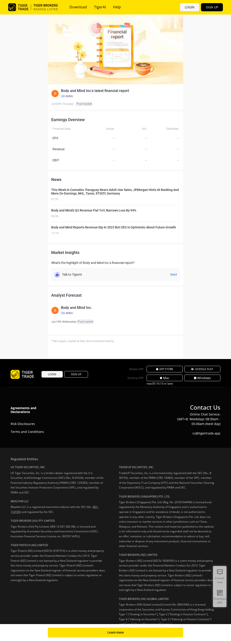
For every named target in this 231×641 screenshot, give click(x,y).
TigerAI (100, 7)
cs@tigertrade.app (206, 433)
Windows (204, 378)
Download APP (219, 601)
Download (78, 7)
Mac (166, 378)
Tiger (33, 7)
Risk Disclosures (23, 424)
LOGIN (189, 7)
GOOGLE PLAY (204, 369)
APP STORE (166, 369)
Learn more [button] (115, 632)
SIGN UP (212, 7)
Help (117, 7)
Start (173, 274)
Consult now (219, 580)
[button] (115, 93)
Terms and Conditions (27, 432)
